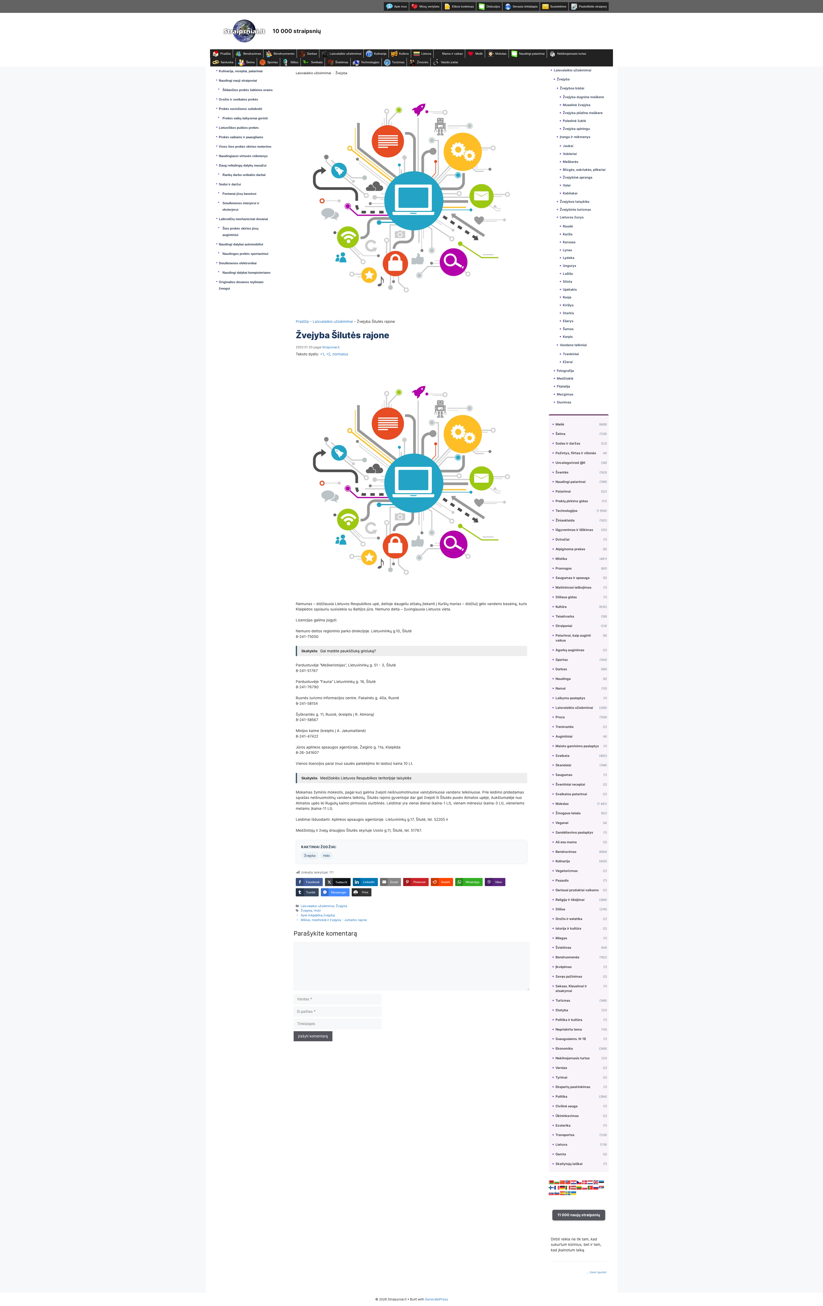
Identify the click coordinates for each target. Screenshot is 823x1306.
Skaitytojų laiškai (569, 1164)
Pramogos (564, 568)
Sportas (272, 62)
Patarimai (563, 491)
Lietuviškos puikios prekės (239, 127)
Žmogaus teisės (568, 813)
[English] (596, 1182)
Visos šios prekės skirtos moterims (245, 146)
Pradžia (225, 53)
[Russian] (596, 1187)
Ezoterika (563, 1125)
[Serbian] (601, 1187)
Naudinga (563, 679)
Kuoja (567, 297)
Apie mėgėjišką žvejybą (318, 915)
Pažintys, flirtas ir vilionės (576, 453)
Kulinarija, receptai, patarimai (241, 71)
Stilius (294, 62)
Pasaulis (562, 880)
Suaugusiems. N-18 (571, 1039)
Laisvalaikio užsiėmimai (345, 53)
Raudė (568, 226)
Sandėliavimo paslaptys (574, 832)
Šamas (568, 329)
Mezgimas (565, 394)
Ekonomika (564, 1048)
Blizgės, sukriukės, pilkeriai (584, 170)
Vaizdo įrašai (449, 62)
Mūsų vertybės (429, 6)
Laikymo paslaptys (570, 698)
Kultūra (404, 53)
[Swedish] (568, 1193)
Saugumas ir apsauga (573, 578)
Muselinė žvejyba (576, 105)
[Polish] (585, 1187)
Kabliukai (570, 193)
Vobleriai (570, 154)
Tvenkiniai (571, 354)
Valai (567, 185)
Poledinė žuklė (574, 121)
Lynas (567, 250)
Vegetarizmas (567, 871)
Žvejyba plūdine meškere (583, 113)
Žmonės (422, 62)
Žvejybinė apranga (577, 177)
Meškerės (570, 162)
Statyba (562, 1010)
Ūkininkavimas (567, 1116)
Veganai (562, 823)
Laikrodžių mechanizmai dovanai (243, 219)
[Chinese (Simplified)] (562, 1182)
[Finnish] (551, 1187)
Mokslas (500, 53)
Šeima (250, 62)
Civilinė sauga (567, 1106)
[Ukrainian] (574, 1193)
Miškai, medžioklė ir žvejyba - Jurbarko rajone (334, 920)
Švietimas (341, 62)
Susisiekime (558, 6)
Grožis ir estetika (569, 919)
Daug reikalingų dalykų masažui (242, 165)
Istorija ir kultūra (568, 928)
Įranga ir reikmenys (575, 137)
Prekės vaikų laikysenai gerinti (245, 118)
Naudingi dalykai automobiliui (241, 244)
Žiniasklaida (565, 520)
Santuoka (227, 62)
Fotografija (565, 371)
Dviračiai (562, 539)
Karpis (568, 337)
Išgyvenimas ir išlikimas (574, 530)
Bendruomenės (284, 53)
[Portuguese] (590, 1187)
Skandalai (563, 765)
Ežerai (568, 362)
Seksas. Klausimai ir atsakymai (571, 988)
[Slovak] (551, 1193)
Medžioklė (565, 378)
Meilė (479, 53)
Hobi (326, 855)
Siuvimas (564, 402)
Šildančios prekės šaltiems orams (247, 90)
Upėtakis (570, 289)
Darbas (312, 53)
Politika (561, 1096)
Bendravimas (252, 53)
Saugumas (564, 775)
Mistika (561, 559)
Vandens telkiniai (573, 345)
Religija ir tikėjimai (570, 900)
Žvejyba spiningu (576, 129)
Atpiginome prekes (570, 549)
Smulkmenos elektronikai (238, 263)
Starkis (568, 313)
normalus (340, 354)
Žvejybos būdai (572, 88)
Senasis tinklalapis (525, 6)
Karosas (569, 242)
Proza (560, 717)
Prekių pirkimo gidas (572, 501)
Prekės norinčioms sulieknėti (240, 109)
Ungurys (569, 266)
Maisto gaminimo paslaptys (577, 746)
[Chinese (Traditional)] (568, 1182)
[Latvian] (574, 1187)
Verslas (561, 1068)
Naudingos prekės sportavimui (245, 253)
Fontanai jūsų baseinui (239, 193)
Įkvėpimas (564, 967)
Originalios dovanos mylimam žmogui (241, 285)
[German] (562, 1187)
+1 (322, 354)
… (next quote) (596, 1272)
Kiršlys (568, 305)
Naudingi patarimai (532, 53)
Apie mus (400, 6)
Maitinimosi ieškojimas (573, 587)
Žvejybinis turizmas (575, 209)
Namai (561, 688)
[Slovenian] (557, 1193)
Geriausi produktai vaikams (577, 890)
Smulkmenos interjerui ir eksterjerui (240, 206)
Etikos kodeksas (463, 6)
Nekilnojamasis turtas (571, 53)
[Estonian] (601, 1182)
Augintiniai (564, 736)
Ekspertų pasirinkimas (573, 1087)
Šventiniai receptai (570, 784)
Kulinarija (380, 53)
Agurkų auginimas (570, 650)
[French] (557, 1187)
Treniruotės (565, 727)
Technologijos (370, 62)
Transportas (565, 1135)
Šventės (562, 472)
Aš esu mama (566, 842)
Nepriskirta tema (569, 1029)
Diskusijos (493, 6)
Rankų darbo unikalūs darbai (244, 175)
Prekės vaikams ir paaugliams (241, 137)
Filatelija (563, 386)
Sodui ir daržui (230, 184)
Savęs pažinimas (569, 976)
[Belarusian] (551, 1182)
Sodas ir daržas (568, 443)
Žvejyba (341, 73)
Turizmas (398, 62)
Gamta (561, 1154)
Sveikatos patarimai (571, 794)
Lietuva (426, 53)
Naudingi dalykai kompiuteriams (246, 272)
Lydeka (568, 258)
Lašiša (568, 274)
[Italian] (568, 1187)
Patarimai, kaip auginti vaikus (573, 637)
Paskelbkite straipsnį (593, 6)
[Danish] (585, 1182)
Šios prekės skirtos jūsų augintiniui (240, 232)
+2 (328, 354)
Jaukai (568, 146)
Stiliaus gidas (566, 597)
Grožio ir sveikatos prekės (238, 99)
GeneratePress (436, 1299)
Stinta (567, 282)
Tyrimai (561, 1077)
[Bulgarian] (557, 1182)
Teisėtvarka (565, 616)
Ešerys (568, 321)
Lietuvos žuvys (572, 217)
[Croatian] (574, 1182)
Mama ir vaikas (452, 53)
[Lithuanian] (579, 1187)
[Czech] (579, 1182)
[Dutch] (590, 1182)
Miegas (561, 938)
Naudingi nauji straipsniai (238, 80)
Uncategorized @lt (570, 463)
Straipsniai (564, 626)
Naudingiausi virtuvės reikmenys (243, 156)
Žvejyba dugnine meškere (583, 97)
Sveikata (317, 62)
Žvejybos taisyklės (574, 202)
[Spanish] (562, 1193)
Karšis (567, 234)
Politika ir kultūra (569, 1020)
